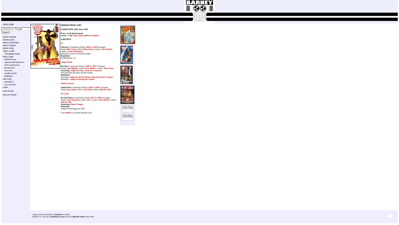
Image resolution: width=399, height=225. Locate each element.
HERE (68, 113)
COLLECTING (10, 85)
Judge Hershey (77, 71)
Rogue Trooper (76, 104)
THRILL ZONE (8, 51)
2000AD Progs (10, 59)
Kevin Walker (90, 68)
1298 (97, 87)
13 (68, 36)
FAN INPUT (8, 82)
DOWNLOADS (8, 40)
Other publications (12, 65)
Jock (88, 100)
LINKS (5, 87)
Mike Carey (72, 49)
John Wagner (72, 68)
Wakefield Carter (58, 217)
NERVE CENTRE (9, 37)
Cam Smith (87, 90)
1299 (94, 47)
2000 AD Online (78, 217)
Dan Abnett (72, 90)
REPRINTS (8, 76)
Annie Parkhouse (75, 51)
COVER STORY (10, 73)
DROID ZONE (8, 48)
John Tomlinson (73, 100)
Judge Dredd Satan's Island (82, 79)
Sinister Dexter (67, 83)
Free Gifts (8, 71)
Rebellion (58, 214)
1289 (87, 47)
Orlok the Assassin (93, 71)
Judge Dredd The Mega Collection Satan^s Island (91, 77)
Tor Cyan (65, 94)
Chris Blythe (93, 36)
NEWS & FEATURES (11, 43)
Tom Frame (109, 68)
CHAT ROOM (8, 91)
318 (82, 109)
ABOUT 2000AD (9, 45)
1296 (90, 87)
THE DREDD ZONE (12, 54)
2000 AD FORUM (9, 95)
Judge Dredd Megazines (14, 62)
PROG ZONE (8, 24)
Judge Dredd (66, 62)
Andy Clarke (78, 36)
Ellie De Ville (105, 90)
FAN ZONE (7, 79)
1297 (92, 98)
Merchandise (9, 68)
